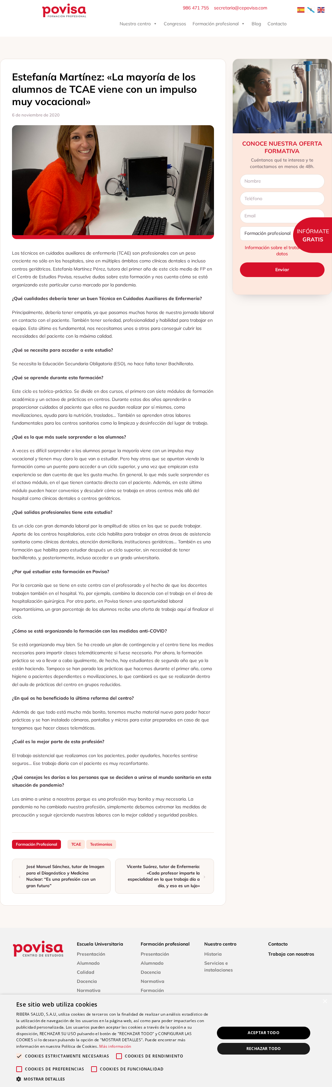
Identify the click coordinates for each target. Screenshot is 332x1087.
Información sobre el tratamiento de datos (282, 251)
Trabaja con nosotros (291, 954)
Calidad (85, 972)
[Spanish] (301, 9)
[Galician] (311, 9)
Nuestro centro (135, 24)
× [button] (324, 1001)
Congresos (175, 24)
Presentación (91, 954)
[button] (112, 1079)
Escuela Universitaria (100, 944)
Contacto (277, 24)
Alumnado (88, 963)
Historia (213, 954)
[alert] (166, 1041)
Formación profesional (216, 24)
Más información (115, 1046)
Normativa (89, 990)
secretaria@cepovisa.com (240, 8)
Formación (152, 990)
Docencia (87, 981)
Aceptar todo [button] (263, 1032)
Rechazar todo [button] (263, 1048)
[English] (321, 9)
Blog (256, 24)
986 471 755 (196, 8)
